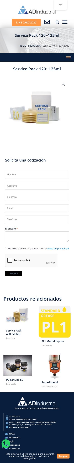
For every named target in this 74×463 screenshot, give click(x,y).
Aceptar (63, 456)
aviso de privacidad (58, 248)
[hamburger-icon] (68, 57)
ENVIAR (14, 273)
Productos (34, 45)
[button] (57, 22)
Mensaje (10, 228)
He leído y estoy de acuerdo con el (38, 248)
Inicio (23, 45)
